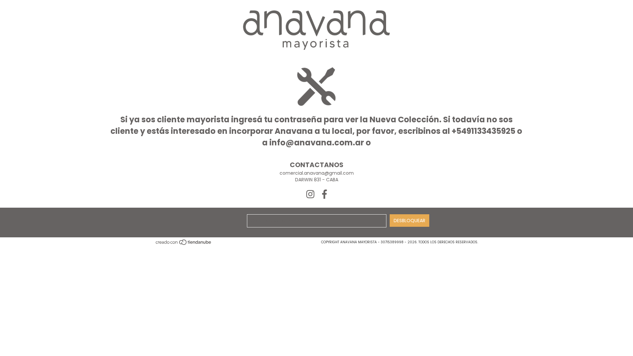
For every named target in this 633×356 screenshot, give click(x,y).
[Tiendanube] (184, 244)
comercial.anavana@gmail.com (317, 173)
